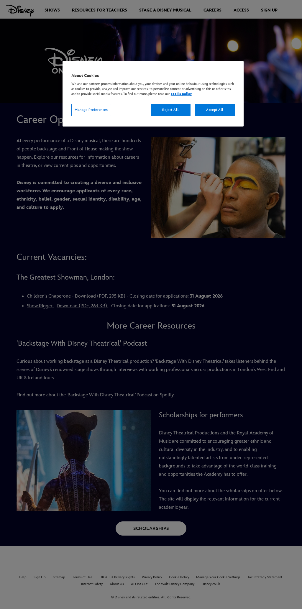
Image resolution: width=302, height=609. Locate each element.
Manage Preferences (91, 110)
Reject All (170, 110)
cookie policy (181, 94)
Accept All (215, 110)
